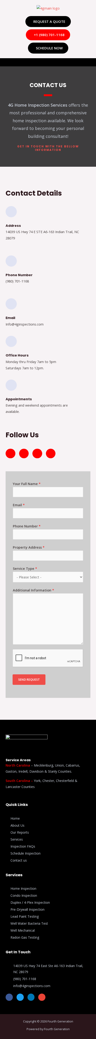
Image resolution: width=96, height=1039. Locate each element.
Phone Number (27, 526)
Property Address (29, 547)
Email (19, 505)
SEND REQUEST (29, 679)
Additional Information (33, 590)
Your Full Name (27, 483)
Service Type (25, 568)
